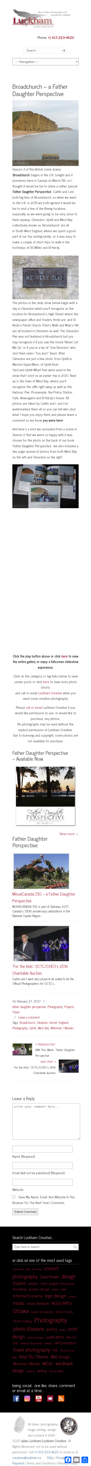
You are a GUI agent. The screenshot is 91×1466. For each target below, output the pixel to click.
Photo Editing (22, 1321)
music (19, 1303)
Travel (15, 1012)
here (64, 656)
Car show (37, 1269)
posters (62, 1329)
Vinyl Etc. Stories (33, 1356)
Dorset (53, 1022)
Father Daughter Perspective (57, 1283)
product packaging (35, 1337)
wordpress (30, 1371)
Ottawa (21, 1310)
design (68, 1276)
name (23, 1156)
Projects (69, 1006)
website (17, 1189)
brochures (18, 1269)
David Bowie (49, 1276)
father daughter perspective (29, 1006)
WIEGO (47, 1363)
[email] (50, 1400)
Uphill (32, 1028)
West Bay (43, 1028)
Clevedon (42, 1022)
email (38, 1173)
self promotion (65, 1343)
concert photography (35, 1272)
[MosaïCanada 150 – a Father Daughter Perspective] (41, 871)
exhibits (33, 1283)
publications (55, 1337)
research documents (31, 1343)
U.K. (55, 1350)
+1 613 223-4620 (61, 37)
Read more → (69, 833)
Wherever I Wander (62, 1028)
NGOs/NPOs (62, 1303)
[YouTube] (38, 1401)
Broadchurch (27, 1022)
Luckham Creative (50, 693)
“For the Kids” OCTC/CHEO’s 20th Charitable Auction (40, 969)
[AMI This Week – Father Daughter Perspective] (22, 1054)
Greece (55, 1289)
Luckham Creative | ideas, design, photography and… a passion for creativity (45, 17)
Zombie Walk (56, 1371)
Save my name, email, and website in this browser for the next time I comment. (43, 1199)
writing (42, 1370)
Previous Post (45, 1044)
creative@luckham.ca (26, 1457)
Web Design (60, 1356)
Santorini (48, 1343)
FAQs (50, 1457)
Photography (55, 1006)
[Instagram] (27, 1400)
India (63, 1289)
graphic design (38, 1289)
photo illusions (28, 1328)
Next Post (48, 1062)
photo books (64, 1311)
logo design (55, 1295)
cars (28, 1269)
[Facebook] (16, 1400)
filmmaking (19, 1289)
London (72, 1296)
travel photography (31, 1349)
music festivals (38, 1303)
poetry (51, 1328)
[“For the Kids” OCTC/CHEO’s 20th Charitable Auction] (41, 943)
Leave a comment (29, 1017)
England (63, 1022)
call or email (34, 707)
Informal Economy (28, 1295)
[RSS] (61, 1400)
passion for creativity (42, 1311)
